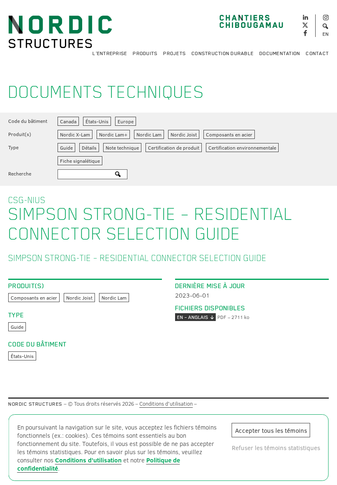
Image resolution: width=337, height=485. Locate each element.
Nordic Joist (184, 134)
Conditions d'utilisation (166, 403)
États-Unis (96, 121)
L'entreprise (109, 53)
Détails (89, 147)
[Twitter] (305, 26)
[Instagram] (326, 18)
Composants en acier (229, 134)
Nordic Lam (149, 134)
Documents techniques (106, 92)
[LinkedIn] (305, 16)
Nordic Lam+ (113, 134)
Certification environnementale (242, 147)
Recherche (19, 173)
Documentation (279, 53)
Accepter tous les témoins (271, 430)
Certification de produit (173, 147)
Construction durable (223, 53)
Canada (68, 121)
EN (326, 34)
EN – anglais (192, 317)
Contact (317, 53)
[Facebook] (305, 33)
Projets (174, 53)
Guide (66, 147)
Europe (126, 121)
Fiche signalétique (80, 160)
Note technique (122, 147)
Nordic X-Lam (75, 134)
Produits (145, 53)
